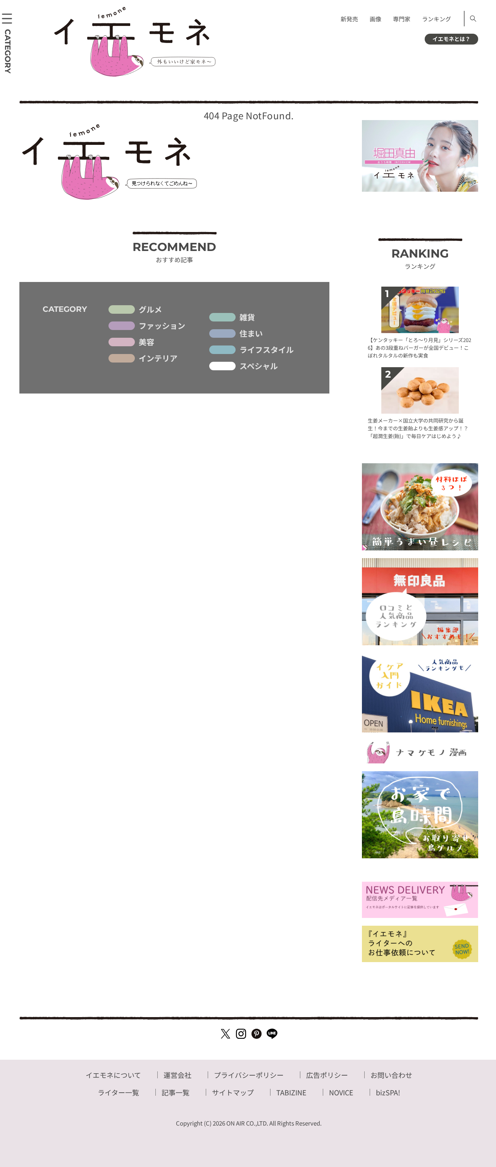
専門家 (401, 19)
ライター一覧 (118, 1092)
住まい (251, 333)
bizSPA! (388, 1092)
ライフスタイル (266, 349)
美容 (146, 342)
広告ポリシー (327, 1075)
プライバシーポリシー (249, 1075)
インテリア (158, 358)
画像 (375, 19)
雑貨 (247, 317)
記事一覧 (175, 1092)
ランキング (436, 19)
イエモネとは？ (451, 39)
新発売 (349, 19)
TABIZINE (291, 1092)
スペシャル (258, 366)
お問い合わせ (391, 1075)
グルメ (150, 309)
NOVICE (341, 1092)
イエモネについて (113, 1075)
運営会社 (177, 1075)
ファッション (162, 325)
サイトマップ (233, 1092)
